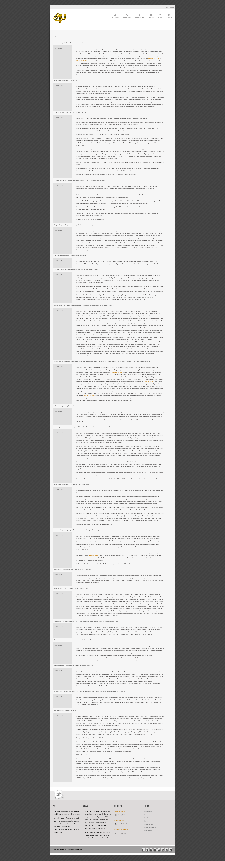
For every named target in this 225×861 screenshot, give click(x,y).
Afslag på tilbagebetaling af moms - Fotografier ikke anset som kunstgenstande (76, 225)
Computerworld (149, 824)
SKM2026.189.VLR (93, 555)
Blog (160, 18)
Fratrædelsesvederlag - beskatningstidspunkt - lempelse (70, 255)
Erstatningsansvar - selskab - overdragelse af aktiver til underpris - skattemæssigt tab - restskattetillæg (82, 427)
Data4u (61, 850)
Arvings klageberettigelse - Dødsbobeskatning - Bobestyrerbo (71, 588)
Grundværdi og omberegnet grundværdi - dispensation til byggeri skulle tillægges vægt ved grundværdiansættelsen (87, 530)
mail (166, 850)
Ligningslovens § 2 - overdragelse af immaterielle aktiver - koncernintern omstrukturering (79, 180)
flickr (151, 850)
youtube (155, 850)
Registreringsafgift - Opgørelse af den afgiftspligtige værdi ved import (73, 665)
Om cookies (148, 830)
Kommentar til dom (150, 827)
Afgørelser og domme (121, 829)
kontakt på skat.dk (119, 812)
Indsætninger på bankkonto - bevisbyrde (65, 80)
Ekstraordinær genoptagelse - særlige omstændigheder (70, 406)
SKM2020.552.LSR (81, 61)
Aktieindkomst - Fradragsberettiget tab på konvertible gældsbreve (72, 569)
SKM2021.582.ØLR (148, 381)
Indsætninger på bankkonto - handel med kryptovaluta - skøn (71, 484)
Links (146, 821)
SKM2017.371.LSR (153, 58)
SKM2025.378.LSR (117, 372)
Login (167, 7)
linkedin (163, 850)
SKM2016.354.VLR (99, 391)
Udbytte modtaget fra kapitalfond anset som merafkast (69, 43)
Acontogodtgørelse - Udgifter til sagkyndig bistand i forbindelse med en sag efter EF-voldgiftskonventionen (84, 305)
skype (170, 850)
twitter (159, 850)
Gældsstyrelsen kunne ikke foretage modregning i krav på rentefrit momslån (76, 269)
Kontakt (172, 7)
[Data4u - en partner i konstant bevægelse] (59, 23)
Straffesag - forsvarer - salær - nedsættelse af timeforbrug (70, 112)
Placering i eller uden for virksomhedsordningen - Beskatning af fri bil (73, 640)
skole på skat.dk (119, 821)
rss (147, 850)
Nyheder (151, 18)
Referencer (139, 18)
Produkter (127, 18)
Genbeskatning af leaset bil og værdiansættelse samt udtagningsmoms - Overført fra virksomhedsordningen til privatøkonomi (90, 691)
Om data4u (148, 812)
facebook (143, 850)
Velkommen (115, 18)
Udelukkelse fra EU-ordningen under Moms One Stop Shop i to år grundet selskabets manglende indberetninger (86, 621)
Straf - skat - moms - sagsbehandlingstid (65, 710)
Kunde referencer (149, 818)
